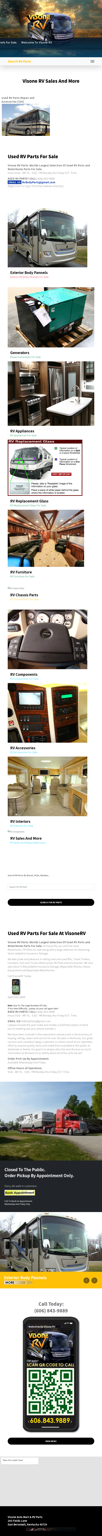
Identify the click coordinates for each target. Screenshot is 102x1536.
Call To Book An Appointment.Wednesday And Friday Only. (18, 1202)
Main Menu (51, 1441)
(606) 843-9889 (46, 178)
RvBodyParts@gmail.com (36, 1021)
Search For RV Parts (51, 902)
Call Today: (51, 1303)
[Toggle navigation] (92, 61)
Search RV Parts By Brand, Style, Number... (29, 875)
